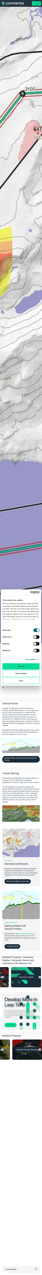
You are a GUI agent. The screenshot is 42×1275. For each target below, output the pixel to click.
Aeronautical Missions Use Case (17, 881)
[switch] (36, 637)
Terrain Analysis (11, 1269)
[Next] (40, 977)
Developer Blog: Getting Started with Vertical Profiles (20, 759)
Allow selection (21, 673)
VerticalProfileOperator (27, 933)
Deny (21, 681)
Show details (30, 659)
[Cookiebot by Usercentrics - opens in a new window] (30, 592)
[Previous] (2, 977)
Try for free (10, 1025)
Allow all (21, 666)
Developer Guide (12, 946)
